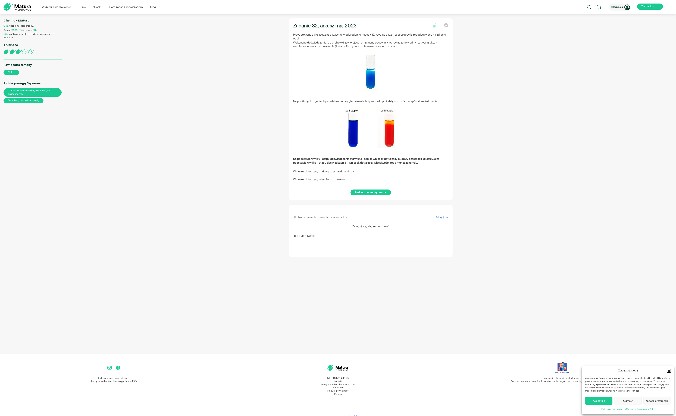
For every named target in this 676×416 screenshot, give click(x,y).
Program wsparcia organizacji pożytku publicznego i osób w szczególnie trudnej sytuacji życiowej (562, 381)
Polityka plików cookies (612, 409)
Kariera (338, 394)
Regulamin (338, 387)
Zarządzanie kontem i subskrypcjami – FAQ (114, 381)
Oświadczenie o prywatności (639, 409)
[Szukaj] (589, 7)
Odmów (628, 400)
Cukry (11, 72)
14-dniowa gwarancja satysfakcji (114, 378)
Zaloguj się (617, 6)
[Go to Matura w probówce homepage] (17, 7)
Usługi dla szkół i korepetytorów (338, 384)
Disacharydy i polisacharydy (23, 100)
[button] (669, 370)
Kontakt (338, 381)
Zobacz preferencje (657, 400)
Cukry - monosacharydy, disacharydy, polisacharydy (29, 92)
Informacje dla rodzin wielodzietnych (562, 378)
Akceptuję (599, 400)
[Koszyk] (599, 7)
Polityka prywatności (338, 390)
